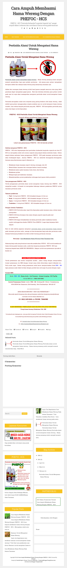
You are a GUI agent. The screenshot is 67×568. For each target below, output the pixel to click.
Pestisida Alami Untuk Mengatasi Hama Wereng (33, 47)
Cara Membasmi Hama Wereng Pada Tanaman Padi (37, 238)
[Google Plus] (27, 28)
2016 (39, 459)
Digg (49, 329)
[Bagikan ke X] (10, 334)
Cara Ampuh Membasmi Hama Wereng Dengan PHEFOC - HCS (33, 13)
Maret (41, 467)
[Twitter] (24, 28)
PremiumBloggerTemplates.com (46, 560)
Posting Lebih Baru (9, 356)
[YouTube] (35, 28)
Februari (42, 471)
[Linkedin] (30, 28)
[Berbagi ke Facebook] (11, 334)
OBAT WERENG (15, 37)
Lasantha (35, 560)
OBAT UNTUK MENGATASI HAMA (31, 37)
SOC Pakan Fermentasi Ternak (46, 500)
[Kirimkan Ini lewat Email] (7, 334)
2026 (39, 455)
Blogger (55, 518)
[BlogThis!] (8, 334)
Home (6, 37)
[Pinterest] (37, 28)
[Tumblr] (40, 28)
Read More (20, 348)
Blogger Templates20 (36, 561)
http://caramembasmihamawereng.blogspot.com (34, 324)
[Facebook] (22, 28)
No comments (54, 52)
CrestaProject (19, 560)
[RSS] (42, 28)
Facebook (18, 329)
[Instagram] (32, 28)
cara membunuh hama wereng (31, 52)
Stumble (42, 329)
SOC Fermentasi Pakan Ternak (51, 37)
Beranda (39, 356)
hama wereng (44, 52)
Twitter (26, 329)
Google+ (34, 329)
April (41, 463)
